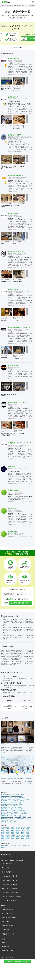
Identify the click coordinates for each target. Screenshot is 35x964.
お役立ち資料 (5, 930)
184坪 (14, 88)
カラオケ (3, 820)
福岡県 (27, 837)
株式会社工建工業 (14, 58)
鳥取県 (13, 835)
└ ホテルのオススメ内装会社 (10, 901)
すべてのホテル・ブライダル (25, 810)
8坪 (5, 203)
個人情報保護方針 (9, 957)
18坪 (18, 125)
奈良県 (2, 835)
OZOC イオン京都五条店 (18, 167)
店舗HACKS (5, 946)
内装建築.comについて (8, 909)
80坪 (6, 317)
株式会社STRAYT (14, 365)
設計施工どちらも (16, 845)
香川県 (12, 837)
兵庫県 (27, 833)
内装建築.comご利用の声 (9, 917)
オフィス (22, 267)
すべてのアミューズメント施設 (16, 818)
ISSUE (14, 394)
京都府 (17, 833)
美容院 (2, 355)
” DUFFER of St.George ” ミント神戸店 (6, 168)
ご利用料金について (7, 925)
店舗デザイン (10, 61)
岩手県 (23, 827)
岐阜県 (22, 832)
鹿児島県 (28, 838)
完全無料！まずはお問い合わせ (17, 961)
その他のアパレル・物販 (7, 817)
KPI (2, 127)
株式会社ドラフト (14, 97)
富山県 (28, 830)
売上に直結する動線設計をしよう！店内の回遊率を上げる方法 (16, 778)
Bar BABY (16, 320)
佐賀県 (2, 838)
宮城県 (28, 827)
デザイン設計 (26, 845)
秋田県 (2, 828)
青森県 (18, 827)
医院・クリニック (16, 355)
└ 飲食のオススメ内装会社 (9, 888)
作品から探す (5, 868)
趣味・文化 (9, 815)
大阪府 (22, 833)
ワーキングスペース (6, 804)
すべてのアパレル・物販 (7, 813)
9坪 (5, 86)
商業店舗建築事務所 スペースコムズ (19, 327)
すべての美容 (18, 817)
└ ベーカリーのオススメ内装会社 (11, 896)
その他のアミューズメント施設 (8, 821)
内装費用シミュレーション (9, 934)
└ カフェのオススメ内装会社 (10, 892)
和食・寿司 (17, 267)
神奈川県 (18, 830)
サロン (29, 536)
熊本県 (12, 838)
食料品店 (3, 815)
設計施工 (21, 61)
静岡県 (27, 832)
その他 (26, 501)
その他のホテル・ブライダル (20, 812)
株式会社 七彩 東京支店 (15, 251)
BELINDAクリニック (18, 358)
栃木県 (22, 828)
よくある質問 (5, 921)
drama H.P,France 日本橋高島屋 (6, 395)
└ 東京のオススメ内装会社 (9, 876)
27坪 (18, 392)
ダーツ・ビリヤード (12, 820)
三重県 (7, 833)
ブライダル (8, 812)
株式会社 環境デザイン (15, 175)
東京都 (12, 830)
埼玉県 (2, 830)
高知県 (22, 837)
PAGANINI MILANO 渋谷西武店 (6, 206)
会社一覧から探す (7, 863)
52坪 (22, 355)
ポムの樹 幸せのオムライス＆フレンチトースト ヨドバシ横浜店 (6, 434)
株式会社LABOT (13, 490)
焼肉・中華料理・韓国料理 (14, 799)
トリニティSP (4, 320)
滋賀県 (12, 833)
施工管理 (16, 61)
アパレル (2, 86)
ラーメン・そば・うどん (19, 797)
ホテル (2, 812)
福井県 (7, 832)
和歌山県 (8, 835)
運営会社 (4, 942)
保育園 (20, 804)
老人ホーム (20, 807)
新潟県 (23, 830)
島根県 (18, 835)
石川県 (2, 832)
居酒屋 (16, 74)
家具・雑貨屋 (24, 813)
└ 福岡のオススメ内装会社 (9, 884)
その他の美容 (4, 818)
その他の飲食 (26, 799)
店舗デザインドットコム (9, 950)
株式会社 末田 (13, 213)
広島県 (28, 835)
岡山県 (23, 835)
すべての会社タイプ (6, 845)
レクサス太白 (16, 90)
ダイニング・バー (22, 74)
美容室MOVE (4, 357)
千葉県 (7, 830)
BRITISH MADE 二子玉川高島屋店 (18, 127)
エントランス (21, 802)
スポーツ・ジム (19, 809)
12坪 (6, 392)
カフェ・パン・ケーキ (5, 430)
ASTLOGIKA (12, 467)
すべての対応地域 (5, 827)
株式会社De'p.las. (14, 289)
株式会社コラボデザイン (16, 135)
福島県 (12, 828)
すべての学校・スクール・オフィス (9, 800)
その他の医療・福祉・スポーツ (8, 810)
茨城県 (17, 828)
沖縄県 (2, 840)
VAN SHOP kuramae (6, 281)
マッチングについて (7, 913)
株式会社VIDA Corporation (17, 402)
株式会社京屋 (12, 508)
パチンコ (28, 818)
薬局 (12, 809)
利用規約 (2, 957)
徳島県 (7, 837)
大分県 (17, 838)
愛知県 (2, 833)
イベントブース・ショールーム (18, 87)
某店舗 (2, 243)
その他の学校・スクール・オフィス (9, 805)
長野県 (17, 832)
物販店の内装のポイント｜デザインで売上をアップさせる (15, 744)
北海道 (13, 827)
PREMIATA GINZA (17, 281)
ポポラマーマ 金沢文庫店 (18, 434)
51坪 (6, 125)
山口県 (2, 837)
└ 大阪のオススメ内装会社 (9, 880)
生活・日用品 (17, 815)
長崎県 (7, 838)
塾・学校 (14, 804)
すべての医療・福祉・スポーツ (8, 807)
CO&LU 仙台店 (16, 205)
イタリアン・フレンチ (17, 430)
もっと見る (29, 783)
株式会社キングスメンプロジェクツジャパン (19, 442)
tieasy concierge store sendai (6, 89)
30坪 (18, 203)
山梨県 (12, 832)
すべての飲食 (15, 794)
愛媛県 (17, 837)
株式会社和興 (12, 532)
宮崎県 (22, 838)
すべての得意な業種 (6, 794)
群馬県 (27, 828)
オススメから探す (7, 872)
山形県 (7, 828)
